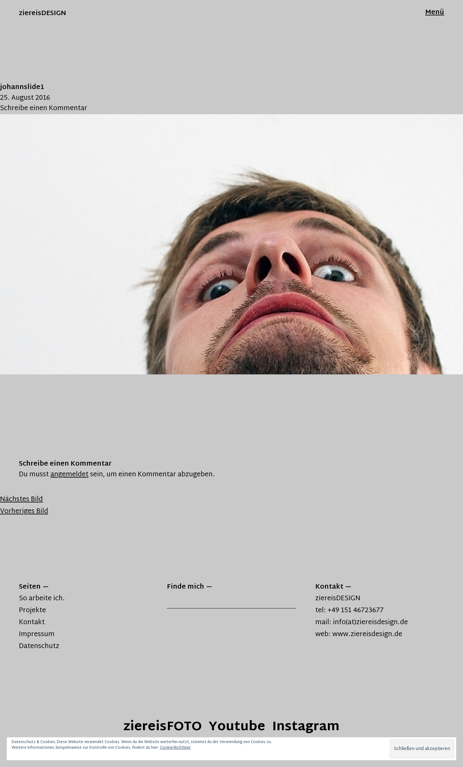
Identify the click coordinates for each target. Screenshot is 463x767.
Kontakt (32, 623)
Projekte (32, 611)
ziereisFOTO (162, 727)
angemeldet (69, 475)
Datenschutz (39, 646)
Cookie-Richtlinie (175, 747)
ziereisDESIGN (42, 14)
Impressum (36, 635)
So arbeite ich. (42, 599)
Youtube (237, 727)
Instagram (306, 727)
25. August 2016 (25, 98)
